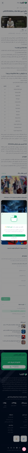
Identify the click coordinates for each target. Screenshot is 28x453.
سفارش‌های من (14, 237)
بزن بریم (14, 235)
